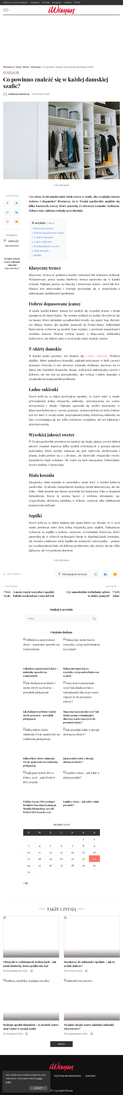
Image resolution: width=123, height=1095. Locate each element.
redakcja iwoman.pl (19, 94)
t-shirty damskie (96, 356)
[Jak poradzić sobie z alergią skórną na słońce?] (81, 741)
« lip (25, 883)
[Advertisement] (61, 39)
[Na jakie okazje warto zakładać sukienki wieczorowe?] (12, 247)
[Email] (16, 222)
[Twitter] (16, 203)
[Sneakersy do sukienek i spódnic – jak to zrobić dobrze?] (92, 937)
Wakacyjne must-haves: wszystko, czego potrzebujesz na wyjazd (81, 672)
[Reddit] (7, 222)
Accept (38, 1088)
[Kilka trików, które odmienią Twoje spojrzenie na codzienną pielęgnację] (41, 741)
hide (51, 223)
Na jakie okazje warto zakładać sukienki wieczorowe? (12, 263)
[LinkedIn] (16, 212)
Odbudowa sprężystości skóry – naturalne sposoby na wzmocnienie (40, 672)
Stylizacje (11, 72)
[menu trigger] (7, 10)
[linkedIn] (105, 574)
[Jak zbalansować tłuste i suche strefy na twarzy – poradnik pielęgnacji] (41, 694)
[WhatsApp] (7, 212)
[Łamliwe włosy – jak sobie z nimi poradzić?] (81, 784)
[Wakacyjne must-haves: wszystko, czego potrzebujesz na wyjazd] (81, 651)
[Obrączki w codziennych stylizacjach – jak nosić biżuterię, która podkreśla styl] (31, 937)
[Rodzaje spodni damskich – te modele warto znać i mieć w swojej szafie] (31, 999)
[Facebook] (7, 203)
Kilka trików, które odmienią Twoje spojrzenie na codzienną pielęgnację (40, 762)
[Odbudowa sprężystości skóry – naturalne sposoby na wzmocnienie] (41, 651)
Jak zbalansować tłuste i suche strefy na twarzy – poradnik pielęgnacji (39, 715)
